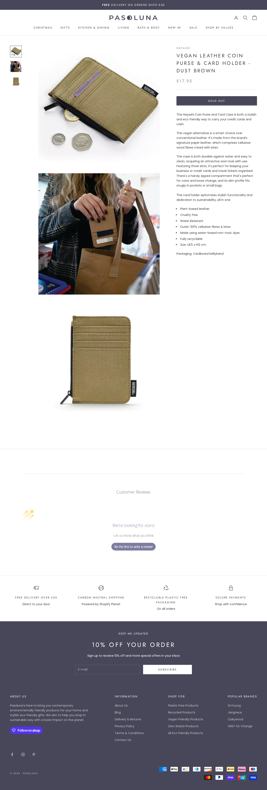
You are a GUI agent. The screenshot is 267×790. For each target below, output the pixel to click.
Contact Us (123, 740)
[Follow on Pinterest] (34, 754)
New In (174, 28)
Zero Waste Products (183, 726)
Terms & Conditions (129, 733)
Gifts (65, 28)
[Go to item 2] (16, 66)
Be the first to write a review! (133, 547)
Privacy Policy (124, 726)
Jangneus (235, 712)
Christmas (43, 28)
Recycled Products (181, 712)
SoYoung (234, 705)
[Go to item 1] (16, 51)
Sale (193, 28)
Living (123, 28)
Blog (118, 712)
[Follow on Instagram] (23, 754)
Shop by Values (219, 28)
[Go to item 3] (16, 81)
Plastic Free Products (183, 705)
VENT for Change (240, 726)
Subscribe (167, 670)
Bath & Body (149, 28)
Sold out (216, 101)
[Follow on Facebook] (12, 754)
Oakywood (235, 719)
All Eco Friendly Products (185, 733)
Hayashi (183, 48)
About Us (121, 705)
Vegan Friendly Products (185, 719)
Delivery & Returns (128, 719)
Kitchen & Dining (94, 28)
